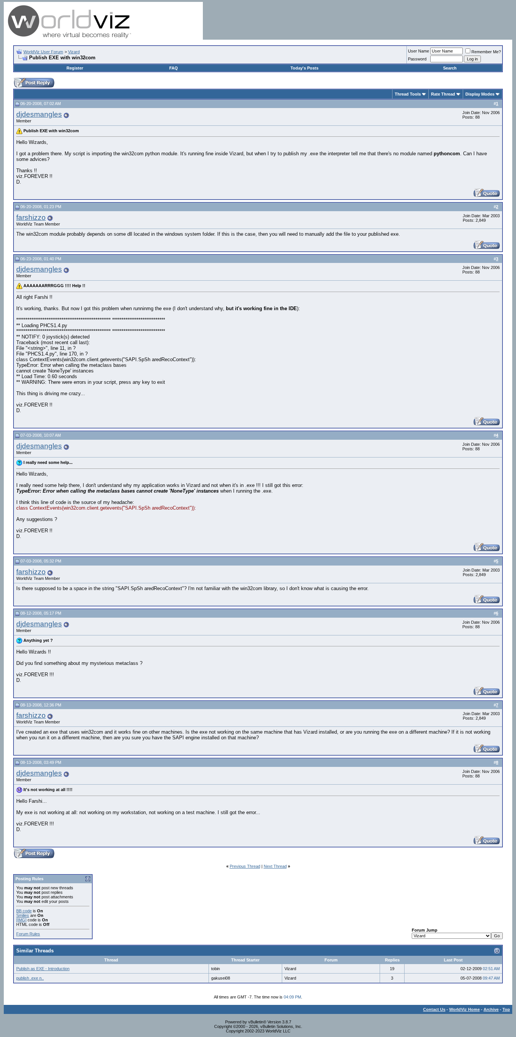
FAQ (173, 68)
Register (74, 68)
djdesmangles (39, 114)
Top (506, 1009)
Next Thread (275, 866)
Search (450, 68)
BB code (24, 911)
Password (417, 59)
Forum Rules (28, 934)
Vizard (74, 51)
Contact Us (434, 1009)
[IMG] (21, 920)
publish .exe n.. (30, 978)
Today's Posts (304, 68)
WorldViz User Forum (43, 51)
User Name (418, 51)
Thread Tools (408, 94)
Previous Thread (245, 866)
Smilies (22, 915)
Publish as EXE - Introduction (43, 968)
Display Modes (479, 94)
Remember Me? (486, 51)
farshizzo (31, 217)
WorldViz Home (464, 1009)
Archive (491, 1009)
